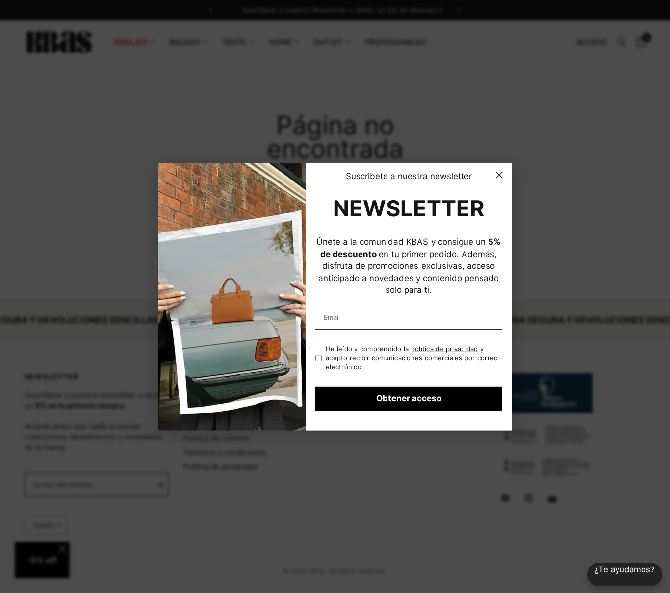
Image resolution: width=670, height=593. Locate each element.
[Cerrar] (499, 174)
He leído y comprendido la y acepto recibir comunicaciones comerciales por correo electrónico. (412, 358)
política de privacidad (444, 349)
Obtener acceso (408, 398)
